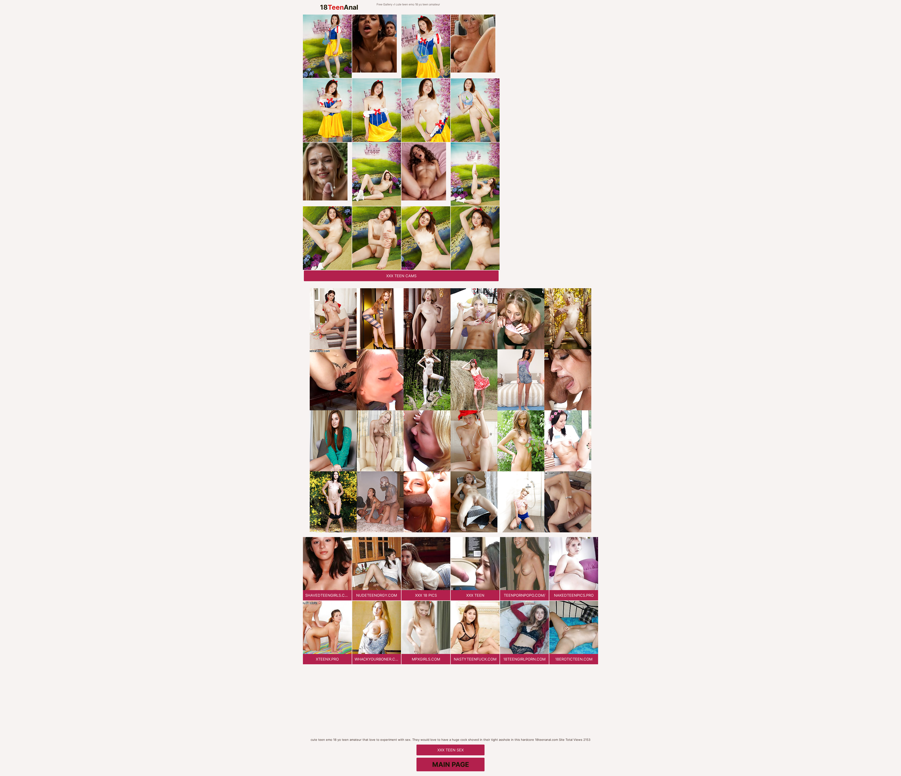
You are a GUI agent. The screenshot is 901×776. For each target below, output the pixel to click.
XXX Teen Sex (450, 750)
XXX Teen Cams (401, 275)
